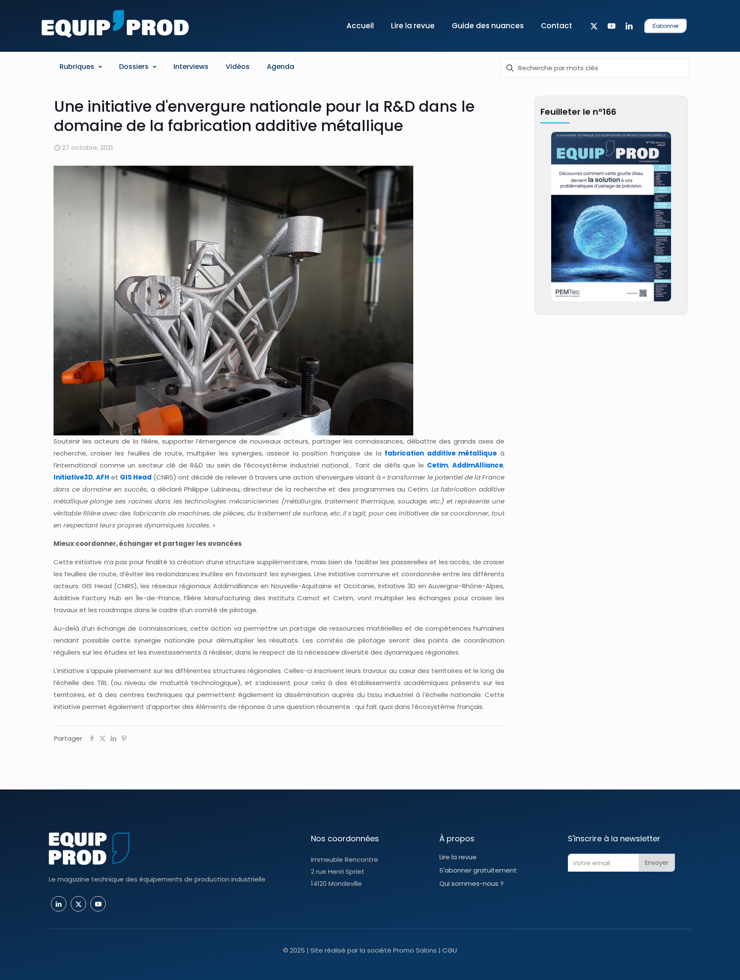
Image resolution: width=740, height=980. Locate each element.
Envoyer (656, 862)
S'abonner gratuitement (478, 870)
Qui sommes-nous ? (471, 883)
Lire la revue (458, 856)
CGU (449, 950)
